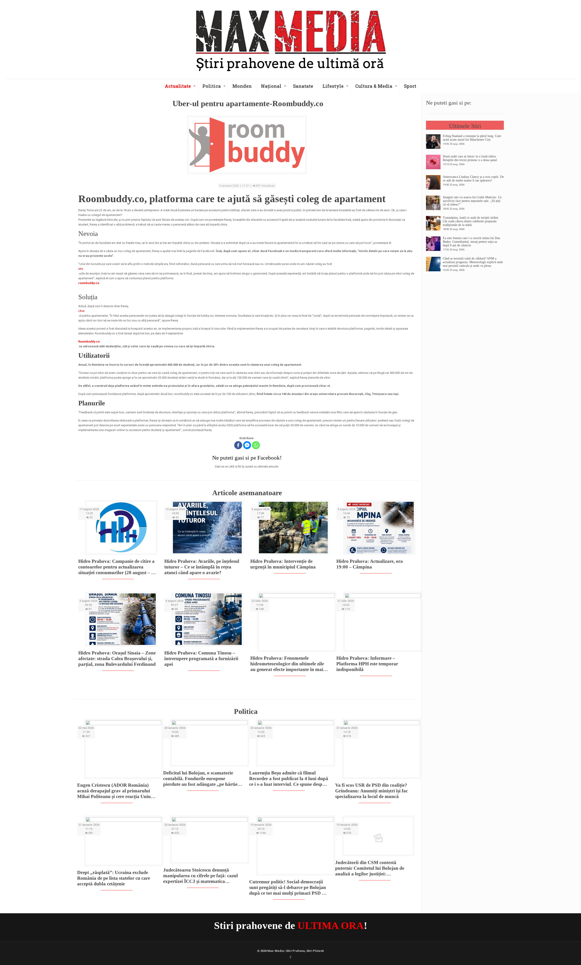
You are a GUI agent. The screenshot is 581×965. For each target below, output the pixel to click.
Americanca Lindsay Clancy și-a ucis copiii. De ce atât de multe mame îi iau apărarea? (473, 178)
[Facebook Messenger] (247, 445)
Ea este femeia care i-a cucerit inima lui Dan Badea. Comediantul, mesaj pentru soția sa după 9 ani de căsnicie (471, 241)
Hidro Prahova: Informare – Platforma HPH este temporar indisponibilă (367, 663)
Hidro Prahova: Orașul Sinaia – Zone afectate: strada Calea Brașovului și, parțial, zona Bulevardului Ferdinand (117, 658)
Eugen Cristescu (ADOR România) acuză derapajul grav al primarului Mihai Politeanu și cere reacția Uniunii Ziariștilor (116, 790)
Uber (81, 311)
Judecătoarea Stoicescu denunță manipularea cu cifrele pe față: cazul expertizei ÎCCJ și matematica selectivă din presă (200, 875)
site (80, 268)
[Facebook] (238, 445)
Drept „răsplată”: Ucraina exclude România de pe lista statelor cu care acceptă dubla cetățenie (113, 878)
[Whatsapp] (256, 445)
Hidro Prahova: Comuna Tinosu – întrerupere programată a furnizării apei (201, 658)
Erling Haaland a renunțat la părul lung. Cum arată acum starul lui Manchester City (472, 137)
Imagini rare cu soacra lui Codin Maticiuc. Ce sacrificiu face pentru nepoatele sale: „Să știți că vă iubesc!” (472, 201)
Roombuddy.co (89, 341)
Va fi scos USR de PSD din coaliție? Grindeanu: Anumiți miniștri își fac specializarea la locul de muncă (371, 790)
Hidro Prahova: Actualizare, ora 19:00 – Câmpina (369, 564)
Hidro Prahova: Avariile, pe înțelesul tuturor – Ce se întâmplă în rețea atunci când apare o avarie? (201, 566)
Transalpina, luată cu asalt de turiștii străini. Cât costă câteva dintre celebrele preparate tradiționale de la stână (471, 221)
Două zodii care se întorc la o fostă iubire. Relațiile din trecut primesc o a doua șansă (470, 158)
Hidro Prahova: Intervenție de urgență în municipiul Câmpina (283, 564)
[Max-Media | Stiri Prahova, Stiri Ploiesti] (290, 39)
